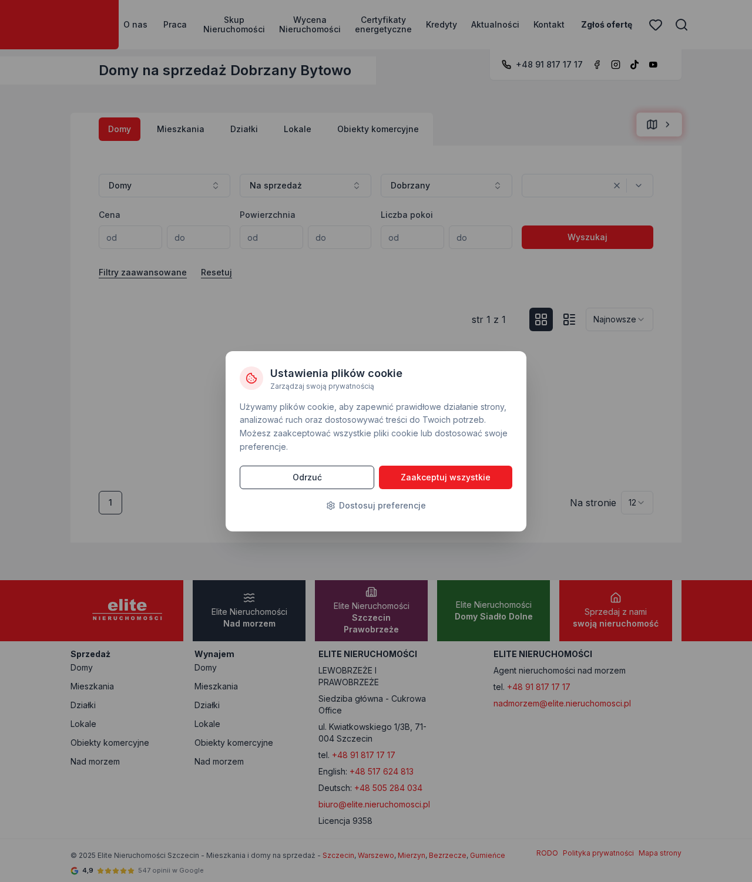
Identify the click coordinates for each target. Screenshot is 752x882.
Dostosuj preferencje (382, 505)
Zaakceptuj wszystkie (446, 477)
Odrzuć (307, 477)
